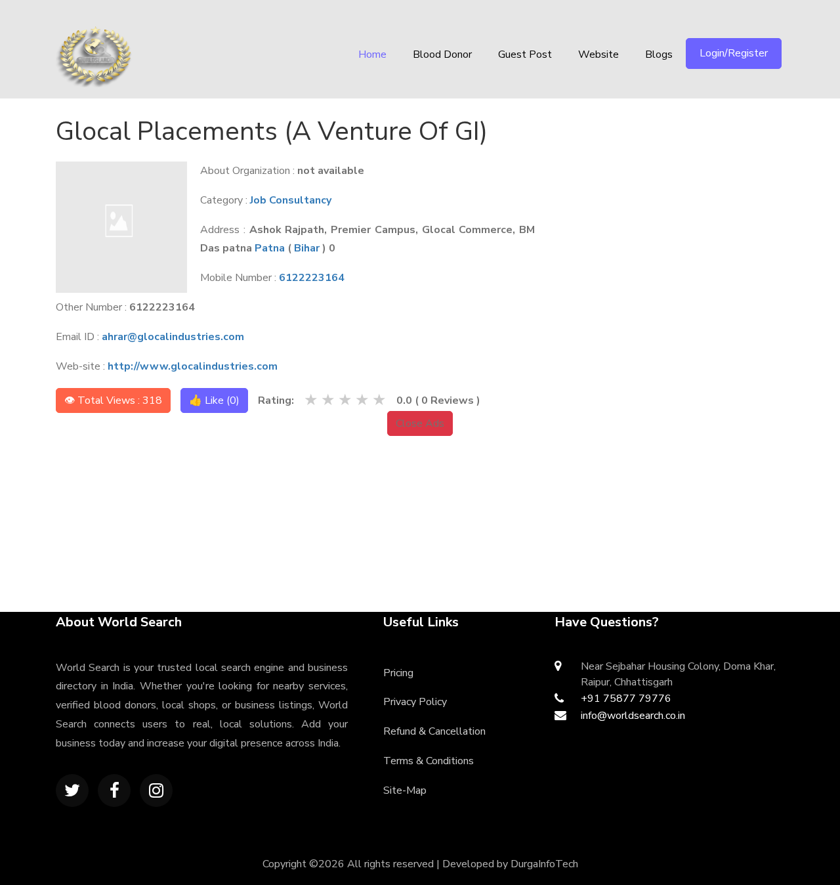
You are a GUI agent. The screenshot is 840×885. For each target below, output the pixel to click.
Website (598, 54)
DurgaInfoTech (544, 864)
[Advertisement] (680, 194)
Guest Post (525, 54)
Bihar (307, 248)
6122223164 (312, 277)
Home (372, 54)
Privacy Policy (415, 702)
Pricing (398, 673)
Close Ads (420, 423)
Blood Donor (442, 54)
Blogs (659, 54)
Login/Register (734, 53)
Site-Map (405, 790)
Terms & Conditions (428, 761)
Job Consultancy (290, 200)
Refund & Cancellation (434, 731)
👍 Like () (214, 400)
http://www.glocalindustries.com (193, 366)
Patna (270, 248)
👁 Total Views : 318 (113, 400)
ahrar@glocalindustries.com (173, 337)
